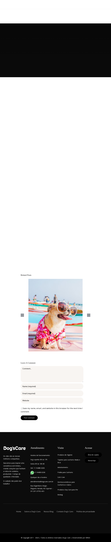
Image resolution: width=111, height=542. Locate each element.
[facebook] (50, 519)
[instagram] (53, 519)
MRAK (88, 538)
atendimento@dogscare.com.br (41, 482)
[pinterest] (61, 519)
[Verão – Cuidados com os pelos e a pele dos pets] (55, 315)
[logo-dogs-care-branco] (14, 447)
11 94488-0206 (39, 472)
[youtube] (57, 519)
